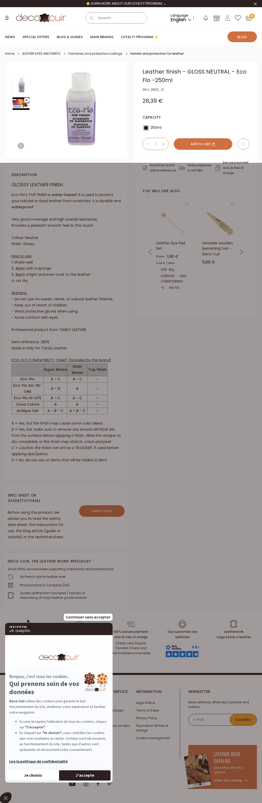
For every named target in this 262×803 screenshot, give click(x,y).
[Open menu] (7, 18)
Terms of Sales (147, 710)
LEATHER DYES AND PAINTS (41, 53)
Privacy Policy (146, 718)
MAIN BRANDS (101, 37)
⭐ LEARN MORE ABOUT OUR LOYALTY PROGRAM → (126, 3)
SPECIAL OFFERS (36, 37)
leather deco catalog (227, 757)
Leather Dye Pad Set (170, 245)
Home (9, 53)
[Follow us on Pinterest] (109, 784)
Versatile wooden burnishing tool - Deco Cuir (217, 248)
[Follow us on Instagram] (86, 784)
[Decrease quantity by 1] (145, 144)
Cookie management (153, 738)
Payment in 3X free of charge (152, 728)
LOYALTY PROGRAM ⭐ (139, 37)
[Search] (91, 18)
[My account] (227, 18)
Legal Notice (145, 703)
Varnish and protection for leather (157, 53)
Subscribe (243, 719)
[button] (205, 19)
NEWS (10, 37)
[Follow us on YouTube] (72, 784)
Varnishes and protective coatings (95, 53)
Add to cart (201, 143)
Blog (242, 37)
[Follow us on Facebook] (98, 784)
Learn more (102, 510)
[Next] (21, 146)
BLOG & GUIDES (70, 37)
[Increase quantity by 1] (165, 144)
